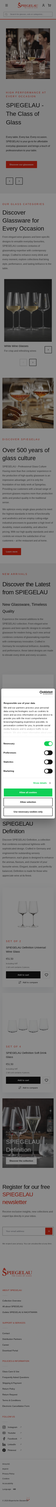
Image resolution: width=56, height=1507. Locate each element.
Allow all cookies (28, 792)
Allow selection (28, 802)
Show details (40, 783)
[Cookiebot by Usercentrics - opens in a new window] (40, 693)
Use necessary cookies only (28, 811)
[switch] (48, 752)
